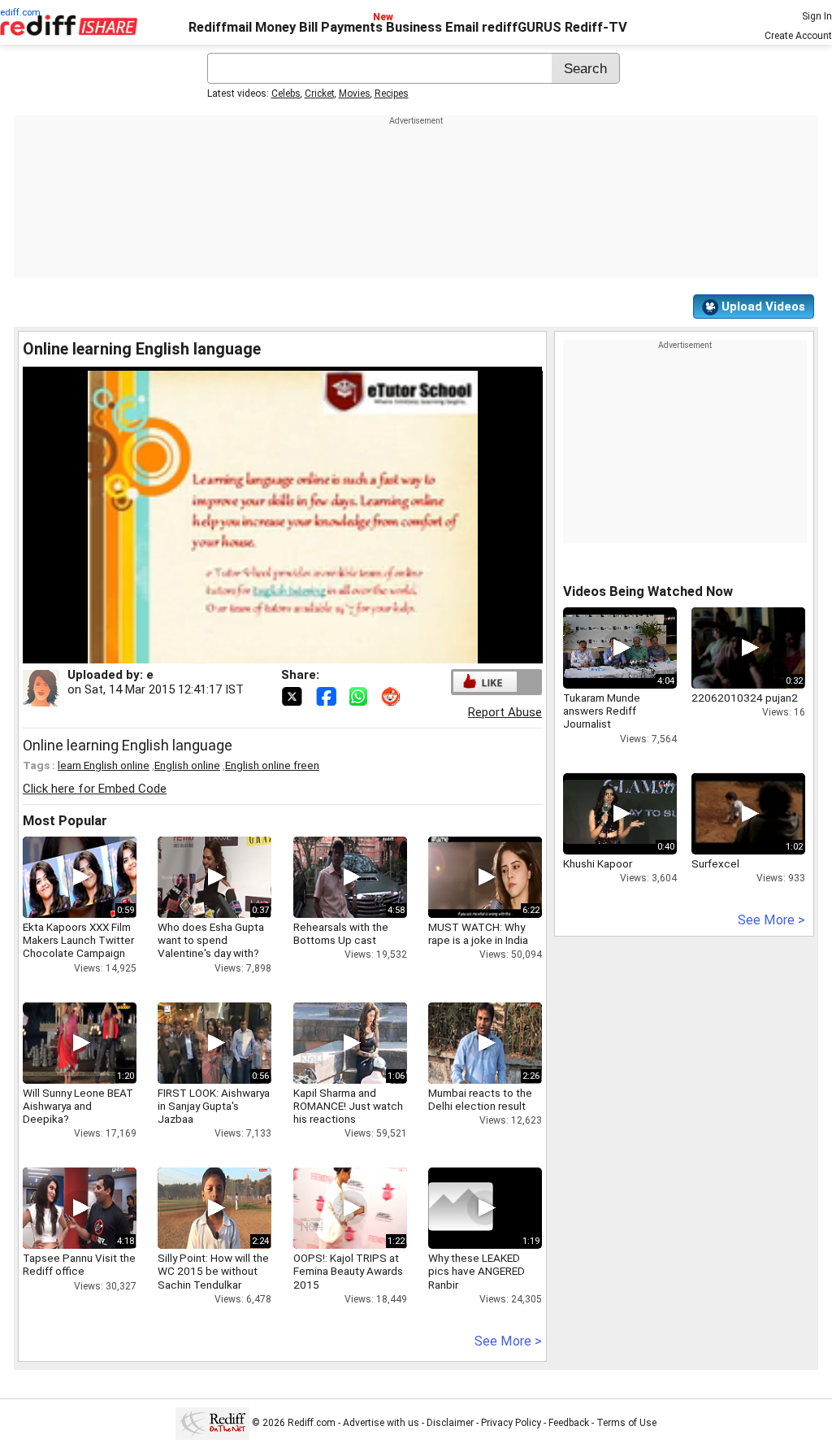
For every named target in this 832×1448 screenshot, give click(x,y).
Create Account (798, 35)
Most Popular (65, 820)
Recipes (392, 93)
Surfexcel (715, 863)
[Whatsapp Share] (361, 695)
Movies (354, 93)
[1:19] (460, 1208)
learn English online (104, 765)
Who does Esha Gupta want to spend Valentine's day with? (211, 939)
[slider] (265, 651)
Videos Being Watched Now (648, 591)
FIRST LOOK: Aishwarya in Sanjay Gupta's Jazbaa (214, 1105)
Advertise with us (381, 1422)
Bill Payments (341, 27)
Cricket (320, 93)
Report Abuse (505, 712)
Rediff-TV (596, 27)
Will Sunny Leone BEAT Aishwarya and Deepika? (78, 1105)
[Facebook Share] (327, 695)
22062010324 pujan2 (744, 697)
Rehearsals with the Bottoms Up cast (340, 933)
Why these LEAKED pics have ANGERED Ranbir (476, 1270)
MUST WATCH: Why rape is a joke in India (478, 933)
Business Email (432, 27)
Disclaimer (450, 1422)
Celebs (286, 93)
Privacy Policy (511, 1422)
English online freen (272, 765)
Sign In (817, 16)
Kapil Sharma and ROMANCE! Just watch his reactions (348, 1105)
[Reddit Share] (392, 695)
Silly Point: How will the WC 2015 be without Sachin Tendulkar (213, 1270)
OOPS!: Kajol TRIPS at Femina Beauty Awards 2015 (348, 1270)
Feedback (568, 1422)
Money (275, 27)
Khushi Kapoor (597, 863)
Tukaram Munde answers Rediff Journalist (601, 710)
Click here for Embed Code (95, 788)
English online (187, 765)
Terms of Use (626, 1422)
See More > (508, 1341)
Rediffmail (220, 27)
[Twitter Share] (293, 695)
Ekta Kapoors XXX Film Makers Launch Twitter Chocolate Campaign (78, 939)
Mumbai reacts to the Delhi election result (480, 1099)
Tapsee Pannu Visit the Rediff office (79, 1264)
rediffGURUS (521, 27)
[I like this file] (485, 682)
